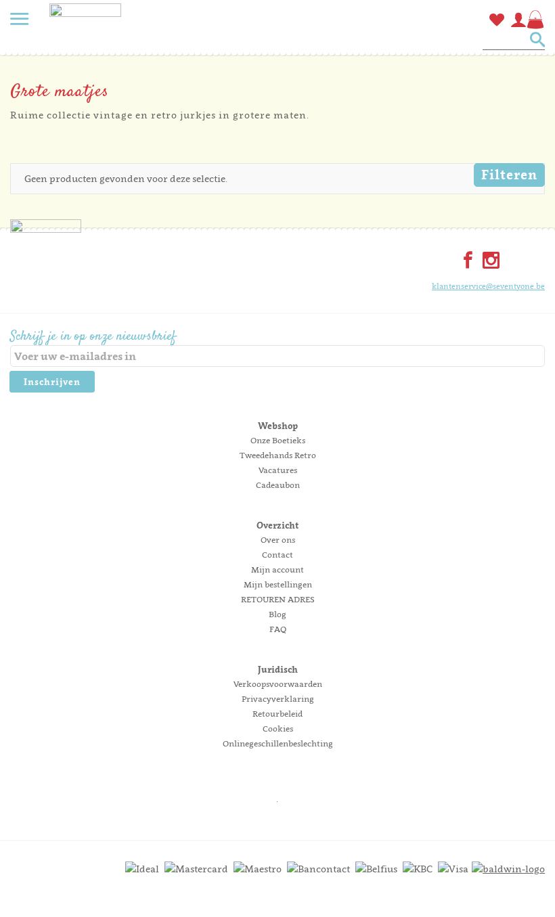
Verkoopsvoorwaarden (278, 684)
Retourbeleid (277, 714)
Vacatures (278, 470)
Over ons (278, 540)
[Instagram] (488, 261)
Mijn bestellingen (278, 584)
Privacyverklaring (278, 699)
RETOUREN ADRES (278, 599)
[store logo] (85, 30)
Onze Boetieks (277, 440)
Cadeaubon (278, 485)
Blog (277, 614)
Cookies (278, 728)
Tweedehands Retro (278, 455)
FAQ (277, 629)
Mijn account (277, 569)
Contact (277, 555)
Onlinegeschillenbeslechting (278, 743)
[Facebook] (464, 261)
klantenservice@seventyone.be (488, 286)
